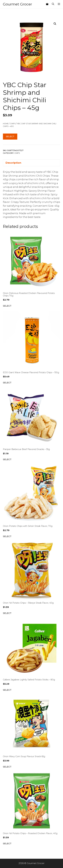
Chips (13, 123)
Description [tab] (13, 162)
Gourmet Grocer (17, 4)
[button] (55, 23)
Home (6, 123)
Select (10, 136)
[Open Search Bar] (53, 4)
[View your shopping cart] (47, 4)
